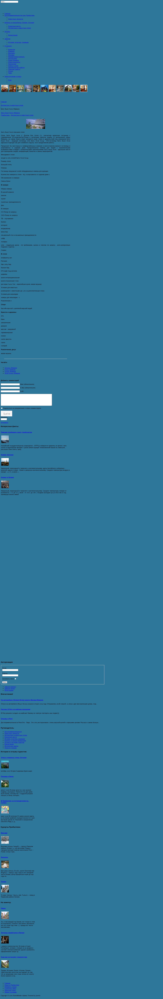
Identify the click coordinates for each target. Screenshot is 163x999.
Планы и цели (13, 66)
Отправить (4, 422)
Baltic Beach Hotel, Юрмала (10, 113)
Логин (4, 668)
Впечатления (12, 35)
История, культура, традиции (18, 42)
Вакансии (11, 49)
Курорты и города (19, 23)
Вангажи (4, 833)
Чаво (10, 73)
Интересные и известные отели (19, 28)
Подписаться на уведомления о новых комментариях (22, 408)
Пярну (3, 908)
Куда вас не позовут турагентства (14, 957)
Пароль (5, 673)
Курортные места (14, 26)
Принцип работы (14, 69)
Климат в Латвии (7, 477)
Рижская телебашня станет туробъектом (16, 432)
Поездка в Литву (7, 776)
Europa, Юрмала (10, 371)
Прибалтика (5, 115)
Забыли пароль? (10, 687)
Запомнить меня (8, 679)
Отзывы (7, 32)
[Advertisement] (81, 7)
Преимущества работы (16, 67)
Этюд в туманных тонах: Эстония (13, 758)
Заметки (7, 39)
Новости (13, 76)
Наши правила (13, 60)
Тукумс (3, 882)
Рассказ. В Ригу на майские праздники (15, 709)
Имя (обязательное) (27, 384)
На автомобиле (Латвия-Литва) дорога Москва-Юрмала (22, 700)
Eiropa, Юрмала (10, 370)
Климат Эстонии (7, 455)
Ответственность (14, 62)
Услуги (10, 71)
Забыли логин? (10, 688)
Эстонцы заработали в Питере (12, 933)
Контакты (11, 53)
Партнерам (12, 64)
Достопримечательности (19, 15)
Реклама (11, 55)
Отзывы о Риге (7, 719)
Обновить (4, 417)
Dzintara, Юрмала (11, 368)
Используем (12, 58)
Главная (7, 14)
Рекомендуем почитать (16, 57)
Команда (11, 51)
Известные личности (15, 19)
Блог (10, 80)
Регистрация (9, 690)
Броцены (4, 857)
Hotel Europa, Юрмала (12, 373)
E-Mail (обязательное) (27, 388)
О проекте (8, 46)
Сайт (22, 391)
